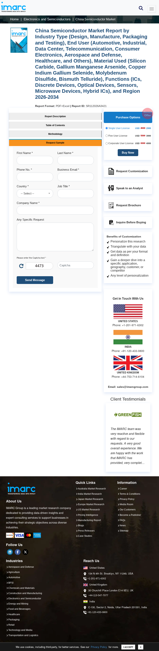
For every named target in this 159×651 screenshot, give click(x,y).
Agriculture (14, 572)
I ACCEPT (128, 647)
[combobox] (35, 193)
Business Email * (68, 169)
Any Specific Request (30, 219)
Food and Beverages (19, 609)
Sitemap (124, 530)
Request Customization (132, 171)
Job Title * (63, 186)
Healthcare (14, 614)
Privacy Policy (99, 647)
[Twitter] (25, 552)
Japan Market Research (90, 499)
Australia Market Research (92, 488)
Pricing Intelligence (88, 515)
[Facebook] (18, 552)
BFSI (10, 582)
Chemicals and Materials (21, 588)
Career (123, 488)
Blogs (81, 525)
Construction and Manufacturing (25, 593)
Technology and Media (20, 630)
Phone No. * (24, 169)
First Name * (25, 153)
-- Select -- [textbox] (27, 193)
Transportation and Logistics (23, 635)
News (123, 525)
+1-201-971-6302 (96, 578)
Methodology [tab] (55, 134)
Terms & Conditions (130, 494)
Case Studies (85, 536)
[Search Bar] (141, 7)
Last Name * (65, 153)
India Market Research (90, 494)
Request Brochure (128, 205)
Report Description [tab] (55, 116)
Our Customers (128, 509)
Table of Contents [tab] (55, 125)
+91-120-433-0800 (97, 612)
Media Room (126, 504)
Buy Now (128, 152)
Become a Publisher (130, 515)
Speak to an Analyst (129, 188)
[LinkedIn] (10, 552)
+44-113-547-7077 (98, 595)
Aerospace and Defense (21, 567)
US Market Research (89, 509)
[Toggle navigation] (151, 9)
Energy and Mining (18, 603)
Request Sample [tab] (55, 142)
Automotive (14, 577)
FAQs (122, 520)
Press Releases (86, 530)
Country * (23, 186)
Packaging (14, 619)
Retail (11, 624)
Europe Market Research (91, 504)
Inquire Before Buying (131, 222)
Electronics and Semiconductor (24, 598)
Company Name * (28, 203)
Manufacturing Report (89, 520)
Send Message (35, 280)
